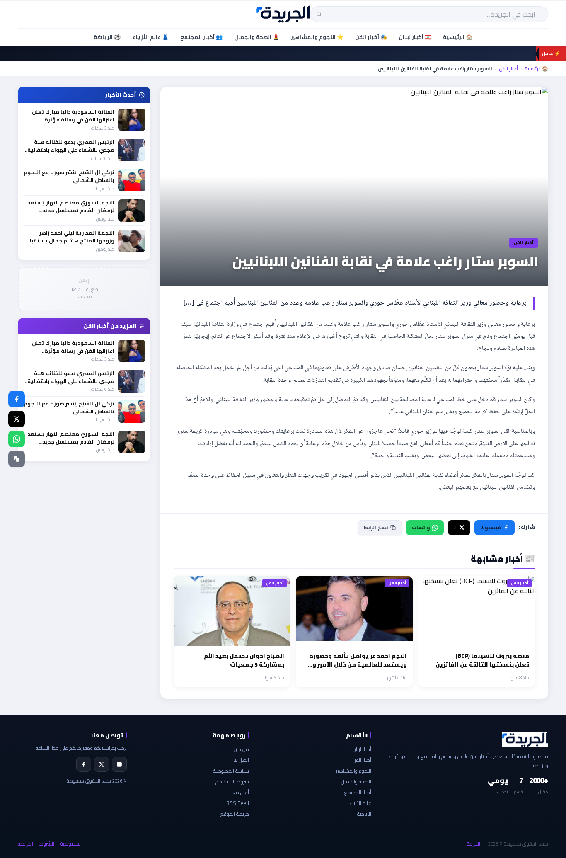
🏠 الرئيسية (457, 37)
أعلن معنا (239, 792)
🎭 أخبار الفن (371, 37)
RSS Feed (237, 803)
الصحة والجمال (356, 781)
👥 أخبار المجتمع (201, 37)
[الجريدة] (283, 14)
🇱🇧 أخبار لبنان (415, 37)
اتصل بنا (241, 760)
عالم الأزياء (360, 803)
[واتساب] (16, 439)
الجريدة (473, 843)
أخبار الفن (508, 69)
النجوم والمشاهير (353, 771)
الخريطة (25, 843)
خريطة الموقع (234, 814)
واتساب (421, 527)
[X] (101, 764)
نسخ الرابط (376, 527)
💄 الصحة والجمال (256, 37)
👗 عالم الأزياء (150, 37)
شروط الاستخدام (232, 781)
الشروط (46, 843)
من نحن (241, 749)
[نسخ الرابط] (16, 459)
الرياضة (364, 814)
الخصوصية (71, 843)
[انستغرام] (119, 764)
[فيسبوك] (16, 399)
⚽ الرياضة (107, 37)
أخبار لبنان (362, 749)
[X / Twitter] (16, 419)
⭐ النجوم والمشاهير (317, 37)
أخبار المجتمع (357, 792)
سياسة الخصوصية (231, 771)
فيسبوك (490, 527)
